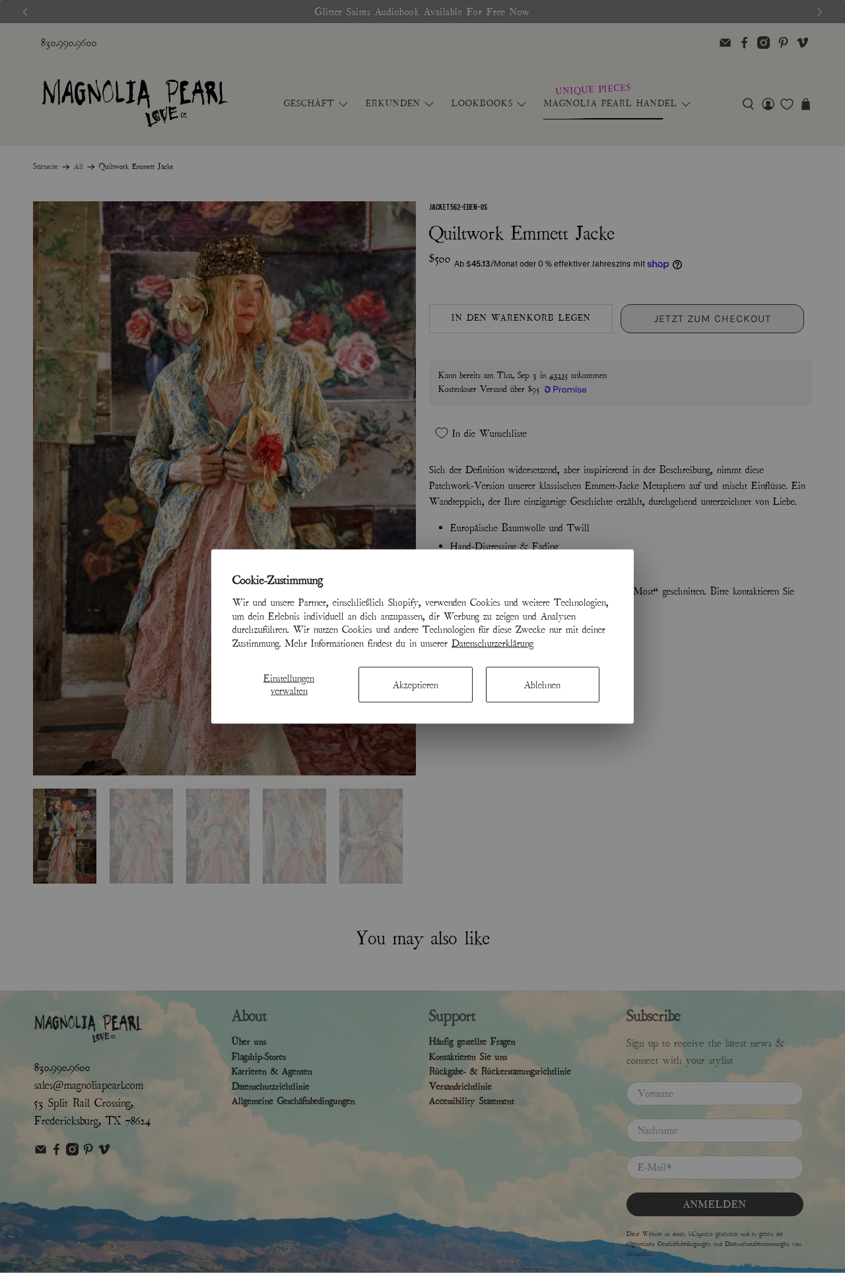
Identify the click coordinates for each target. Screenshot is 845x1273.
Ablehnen (542, 684)
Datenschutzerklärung (492, 643)
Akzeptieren (415, 684)
